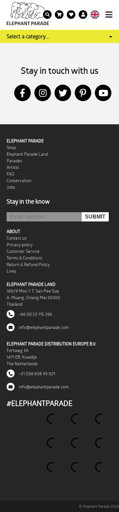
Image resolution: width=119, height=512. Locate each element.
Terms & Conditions (24, 258)
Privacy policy (20, 245)
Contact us (16, 238)
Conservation (19, 180)
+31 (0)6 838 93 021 (36, 373)
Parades (14, 161)
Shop (11, 147)
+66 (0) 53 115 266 (35, 314)
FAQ (10, 174)
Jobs (11, 187)
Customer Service (23, 251)
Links (11, 271)
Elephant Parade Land (27, 154)
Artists (13, 167)
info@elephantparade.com (43, 327)
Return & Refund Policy (28, 264)
